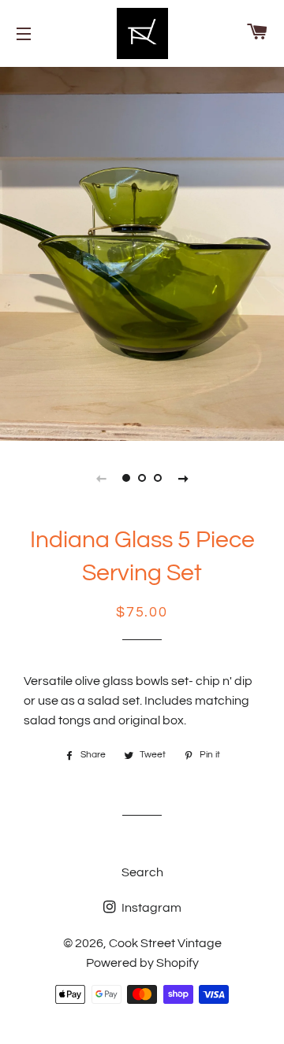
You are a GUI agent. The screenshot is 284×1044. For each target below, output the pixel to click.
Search (142, 872)
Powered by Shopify (142, 963)
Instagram (150, 907)
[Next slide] (183, 478)
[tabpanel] (142, 252)
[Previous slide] (101, 478)
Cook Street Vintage (165, 943)
